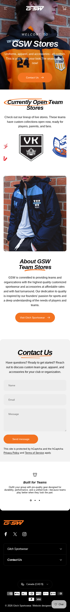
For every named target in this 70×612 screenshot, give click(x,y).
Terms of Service (34, 452)
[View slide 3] (39, 500)
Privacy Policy (11, 452)
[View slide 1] (31, 500)
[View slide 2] (35, 500)
